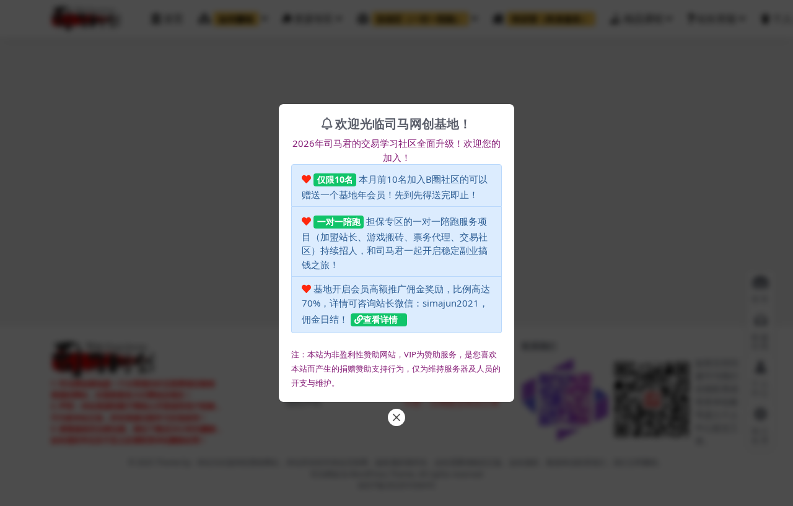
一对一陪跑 (339, 221)
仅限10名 (335, 179)
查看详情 (380, 319)
